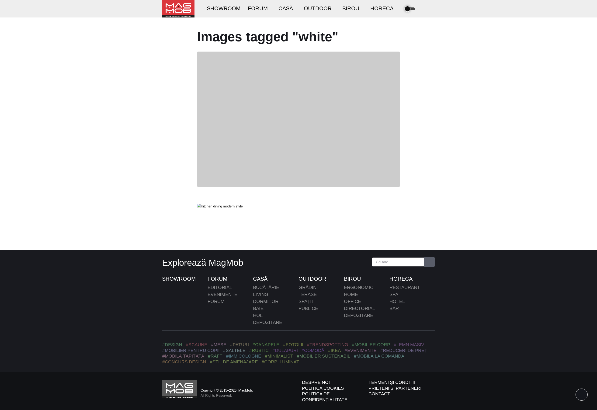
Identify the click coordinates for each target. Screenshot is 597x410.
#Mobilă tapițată (183, 356)
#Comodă (313, 350)
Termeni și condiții (391, 382)
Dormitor (265, 301)
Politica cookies (323, 388)
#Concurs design (184, 361)
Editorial (220, 287)
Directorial (359, 308)
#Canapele (266, 344)
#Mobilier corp (371, 344)
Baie (258, 308)
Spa (393, 294)
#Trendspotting (327, 344)
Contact (379, 393)
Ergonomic (358, 287)
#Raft (215, 356)
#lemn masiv (409, 344)
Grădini (308, 287)
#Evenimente (361, 350)
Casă (260, 279)
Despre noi (316, 382)
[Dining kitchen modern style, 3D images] (220, 206)
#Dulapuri (285, 350)
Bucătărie (266, 287)
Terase (307, 294)
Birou (352, 279)
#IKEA (334, 350)
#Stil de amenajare (234, 361)
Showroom (179, 279)
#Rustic (259, 350)
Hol (258, 315)
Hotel (397, 301)
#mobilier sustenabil (323, 356)
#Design (172, 344)
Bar (394, 308)
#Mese (218, 344)
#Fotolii (293, 344)
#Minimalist (279, 356)
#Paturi (239, 344)
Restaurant (404, 287)
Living (260, 294)
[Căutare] (429, 262)
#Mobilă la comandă (379, 356)
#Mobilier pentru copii (190, 350)
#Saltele (234, 350)
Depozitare (267, 322)
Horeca (401, 279)
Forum (217, 279)
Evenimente (222, 294)
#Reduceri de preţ (403, 350)
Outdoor (312, 279)
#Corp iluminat (280, 361)
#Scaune (196, 344)
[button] (424, 9)
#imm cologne (243, 356)
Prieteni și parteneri (394, 388)
